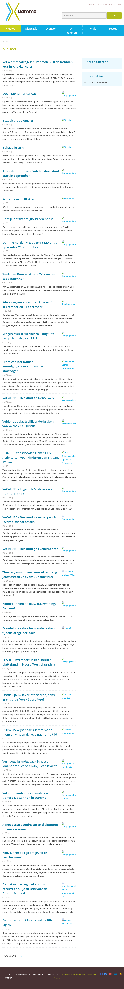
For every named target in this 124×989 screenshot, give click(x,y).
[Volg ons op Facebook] (101, 974)
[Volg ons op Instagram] (110, 974)
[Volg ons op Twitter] (105, 974)
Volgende (21, 956)
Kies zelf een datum (98, 82)
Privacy (57, 978)
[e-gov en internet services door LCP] (120, 974)
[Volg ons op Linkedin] (115, 974)
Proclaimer (91, 974)
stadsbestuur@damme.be (73, 974)
